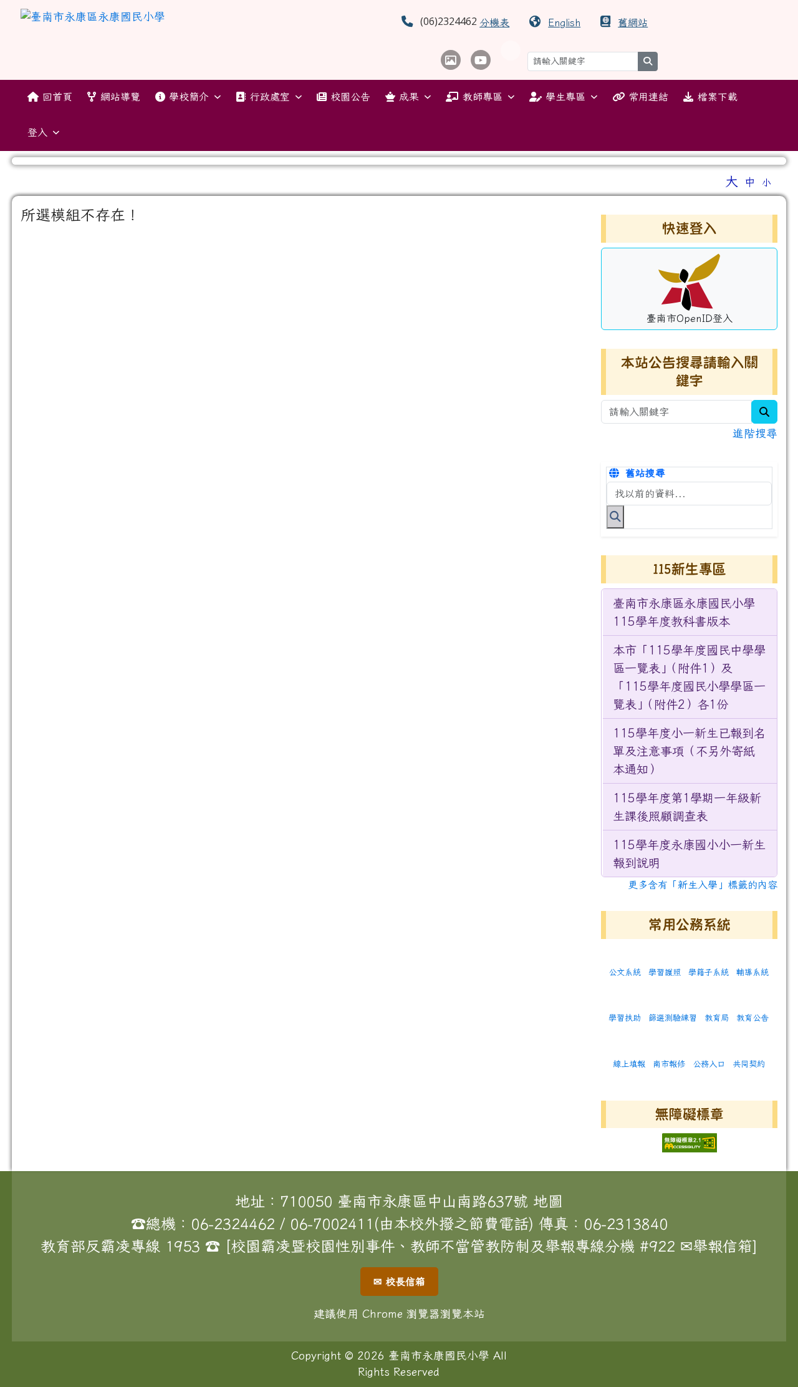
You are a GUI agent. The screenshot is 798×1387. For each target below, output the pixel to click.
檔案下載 (718, 97)
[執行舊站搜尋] (615, 516)
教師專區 (482, 97)
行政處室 (270, 97)
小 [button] (766, 182)
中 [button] (750, 182)
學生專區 (565, 97)
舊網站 (633, 22)
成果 (409, 97)
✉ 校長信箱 (399, 1282)
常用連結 (648, 97)
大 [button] (731, 181)
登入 (37, 132)
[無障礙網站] (689, 1141)
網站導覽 (120, 97)
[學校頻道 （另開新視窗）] (481, 60)
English (564, 22)
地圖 (548, 1201)
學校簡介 (189, 97)
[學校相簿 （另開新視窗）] (451, 60)
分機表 (494, 22)
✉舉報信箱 (716, 1246)
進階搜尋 (755, 433)
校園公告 (350, 97)
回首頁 (57, 97)
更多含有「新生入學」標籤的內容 (702, 885)
